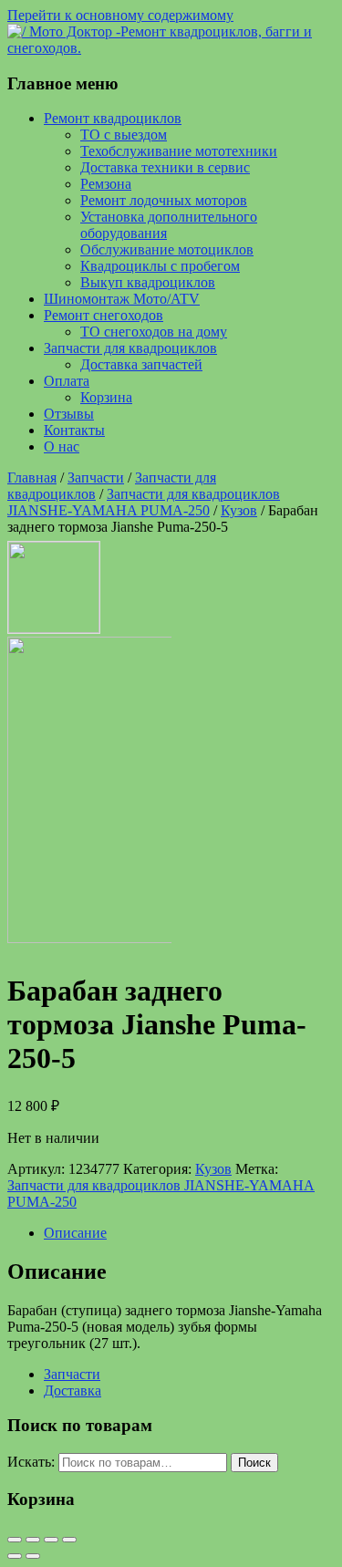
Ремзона (105, 184)
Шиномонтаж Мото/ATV (122, 298)
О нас (61, 446)
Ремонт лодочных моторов (163, 200)
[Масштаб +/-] (69, 1539)
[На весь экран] (51, 1539)
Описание (75, 1232)
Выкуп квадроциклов (147, 282)
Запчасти (95, 477)
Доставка (72, 1390)
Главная (32, 477)
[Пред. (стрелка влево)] (14, 1556)
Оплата (66, 381)
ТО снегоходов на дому (153, 331)
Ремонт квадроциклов (112, 118)
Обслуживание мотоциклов (167, 249)
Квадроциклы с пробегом (160, 266)
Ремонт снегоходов (103, 315)
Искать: (31, 1461)
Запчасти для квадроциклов (130, 348)
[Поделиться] (33, 1539)
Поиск (254, 1462)
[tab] (189, 1233)
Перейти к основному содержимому (120, 15)
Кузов (239, 510)
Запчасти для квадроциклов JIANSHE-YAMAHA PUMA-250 (143, 502)
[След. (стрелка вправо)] (33, 1556)
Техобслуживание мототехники (178, 151)
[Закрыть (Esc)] (14, 1539)
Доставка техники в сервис (165, 167)
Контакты (74, 430)
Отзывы (69, 413)
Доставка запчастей (141, 364)
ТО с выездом (123, 134)
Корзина (106, 397)
